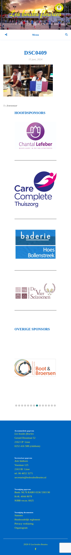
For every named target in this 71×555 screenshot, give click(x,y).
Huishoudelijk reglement (27, 519)
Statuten (19, 515)
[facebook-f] (35, 549)
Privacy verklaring (24, 523)
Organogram (21, 527)
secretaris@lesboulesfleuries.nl (30, 477)
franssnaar (12, 105)
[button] (16, 406)
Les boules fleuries (35, 13)
